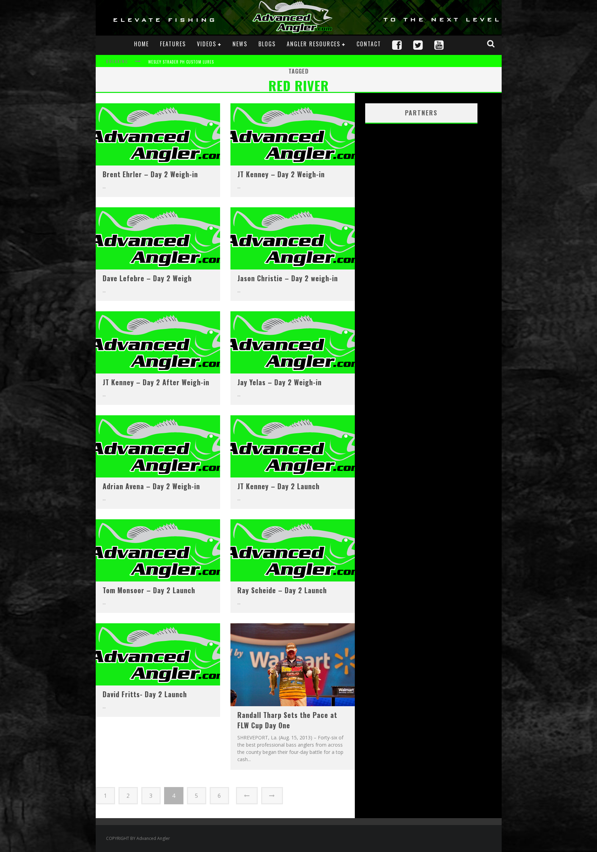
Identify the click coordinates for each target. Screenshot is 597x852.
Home (141, 44)
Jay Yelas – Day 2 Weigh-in (279, 382)
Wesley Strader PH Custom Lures (181, 62)
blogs (267, 44)
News (240, 44)
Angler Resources (313, 44)
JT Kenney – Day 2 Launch (278, 486)
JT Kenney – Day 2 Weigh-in (281, 174)
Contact (369, 44)
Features (173, 44)
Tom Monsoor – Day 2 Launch (149, 590)
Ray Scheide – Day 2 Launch (282, 590)
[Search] (491, 43)
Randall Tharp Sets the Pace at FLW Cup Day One (287, 720)
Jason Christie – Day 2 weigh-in (287, 278)
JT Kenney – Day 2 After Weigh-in (156, 382)
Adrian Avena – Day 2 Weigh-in (151, 486)
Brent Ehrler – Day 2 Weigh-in (150, 174)
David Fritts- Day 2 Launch (145, 694)
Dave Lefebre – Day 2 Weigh (147, 278)
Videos (206, 44)
